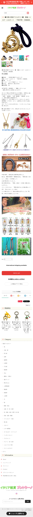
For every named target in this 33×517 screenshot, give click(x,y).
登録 (28, 501)
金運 (5, 356)
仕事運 (5, 363)
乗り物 (5, 422)
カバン (4, 451)
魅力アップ (6, 379)
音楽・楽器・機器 (8, 415)
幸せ (5, 373)
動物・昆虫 (6, 405)
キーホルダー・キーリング (10, 432)
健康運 (5, 360)
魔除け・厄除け (7, 376)
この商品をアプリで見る (16, 284)
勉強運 (5, 369)
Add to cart (16, 273)
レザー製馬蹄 (7, 428)
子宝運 (5, 366)
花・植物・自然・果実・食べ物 (11, 412)
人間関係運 (6, 386)
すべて (5, 295)
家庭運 (5, 392)
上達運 (5, 396)
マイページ (5, 466)
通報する (28, 305)
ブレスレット (7, 438)
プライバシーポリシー (8, 472)
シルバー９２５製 (8, 445)
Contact (5, 469)
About (4, 459)
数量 (3, 259)
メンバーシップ (7, 462)
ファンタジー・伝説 (8, 418)
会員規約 (29, 510)
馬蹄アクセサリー (7, 343)
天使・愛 (6, 350)
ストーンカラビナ (8, 448)
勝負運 (5, 389)
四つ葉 (5, 353)
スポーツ (6, 425)
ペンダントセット (8, 435)
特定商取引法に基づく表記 (9, 475)
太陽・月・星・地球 (8, 409)
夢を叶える (6, 383)
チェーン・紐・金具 (8, 441)
